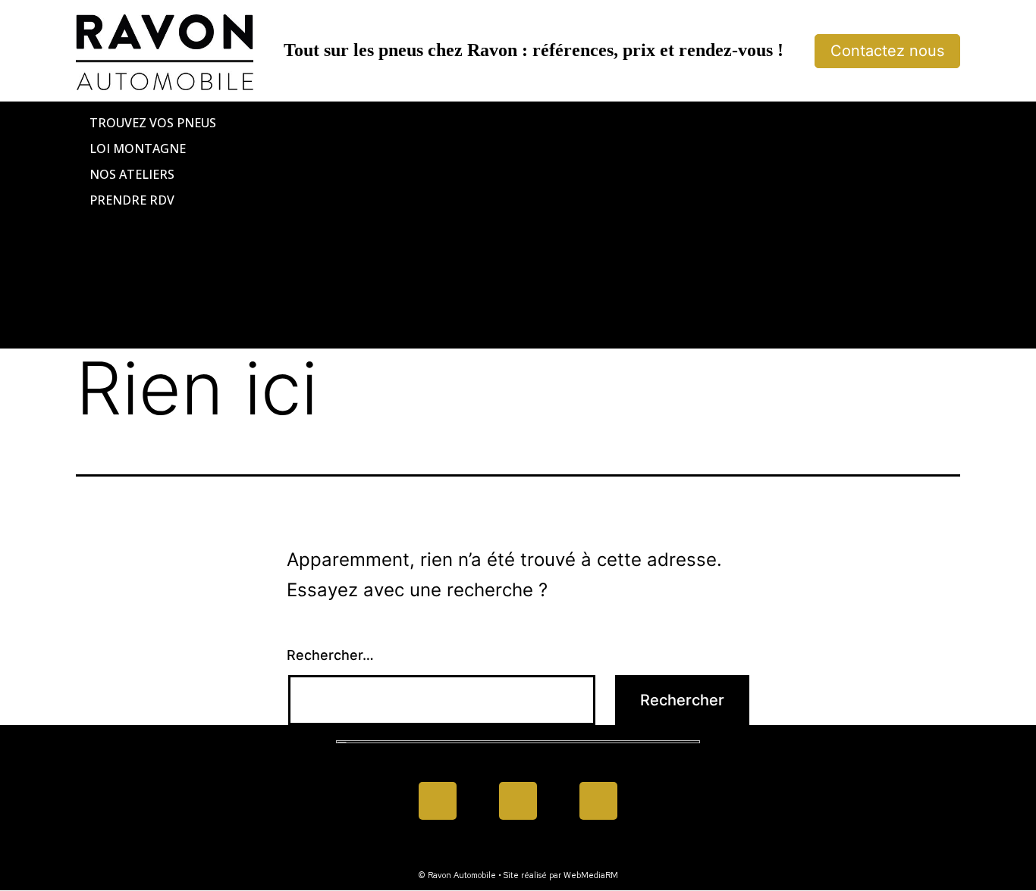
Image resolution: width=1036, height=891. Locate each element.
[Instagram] (598, 801)
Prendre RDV (131, 200)
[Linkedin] (518, 801)
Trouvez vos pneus (152, 122)
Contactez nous (887, 51)
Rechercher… (330, 655)
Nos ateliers (131, 174)
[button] (518, 225)
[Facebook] (438, 801)
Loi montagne (137, 148)
